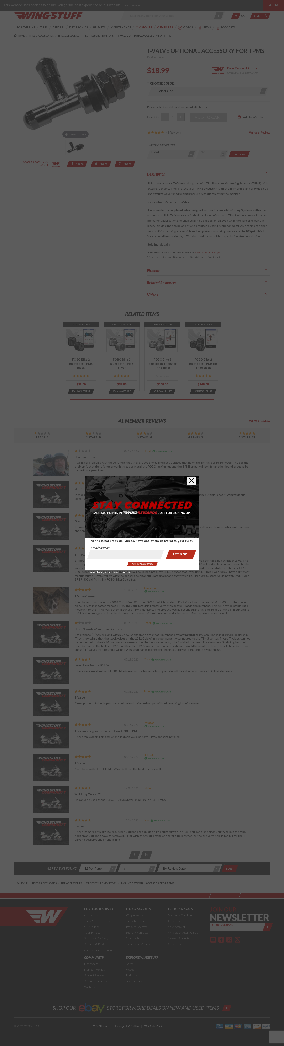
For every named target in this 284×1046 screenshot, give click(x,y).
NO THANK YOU (142, 564)
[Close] (191, 481)
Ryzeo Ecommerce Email (115, 572)
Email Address (100, 547)
